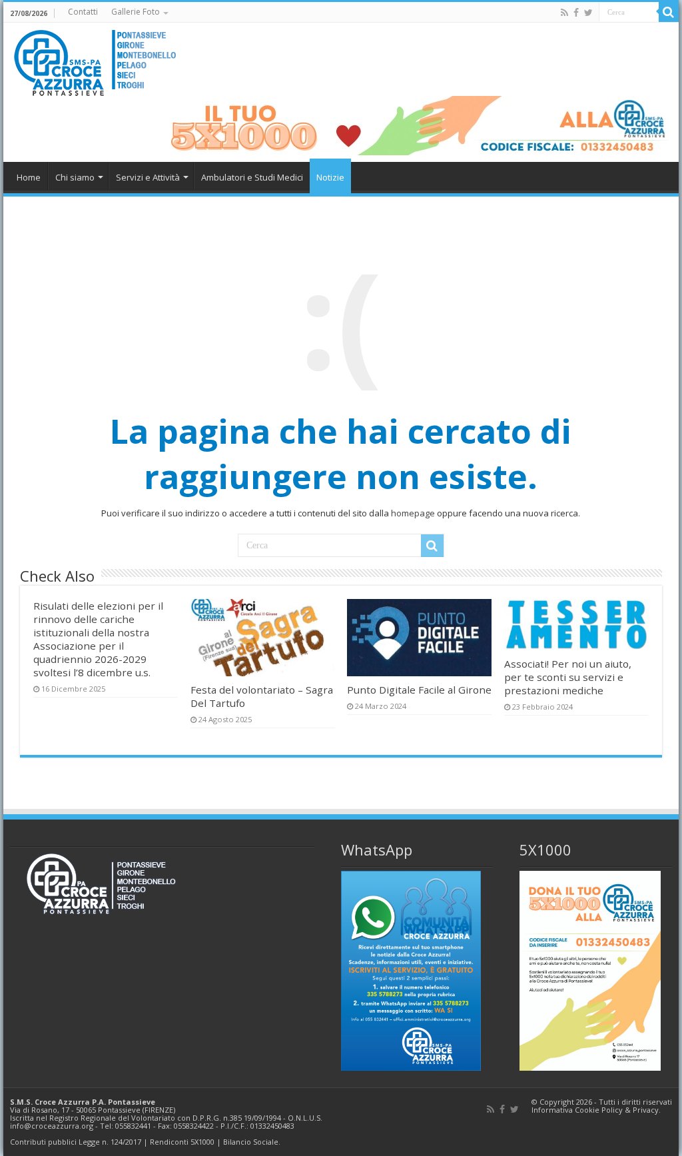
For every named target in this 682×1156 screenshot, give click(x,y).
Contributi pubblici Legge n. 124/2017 (75, 1142)
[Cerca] (669, 12)
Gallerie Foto (135, 11)
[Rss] (564, 13)
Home (29, 177)
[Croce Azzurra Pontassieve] (96, 58)
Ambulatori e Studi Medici (252, 177)
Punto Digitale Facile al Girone (419, 689)
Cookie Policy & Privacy (617, 1110)
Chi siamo (75, 177)
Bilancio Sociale (250, 1142)
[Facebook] (576, 13)
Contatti (83, 11)
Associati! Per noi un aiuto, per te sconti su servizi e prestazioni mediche (567, 677)
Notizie (330, 177)
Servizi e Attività (148, 177)
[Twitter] (588, 13)
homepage (413, 513)
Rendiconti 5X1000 (182, 1142)
